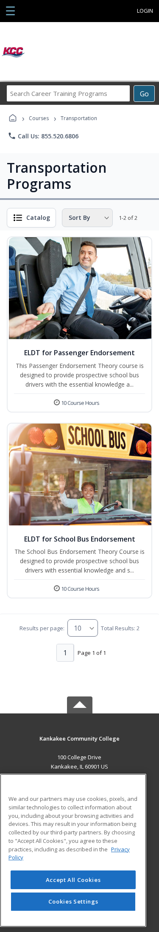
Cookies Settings (73, 901)
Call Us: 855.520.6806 (43, 136)
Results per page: (42, 628)
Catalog (38, 217)
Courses (39, 118)
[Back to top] (79, 745)
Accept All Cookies (73, 880)
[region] (73, 850)
